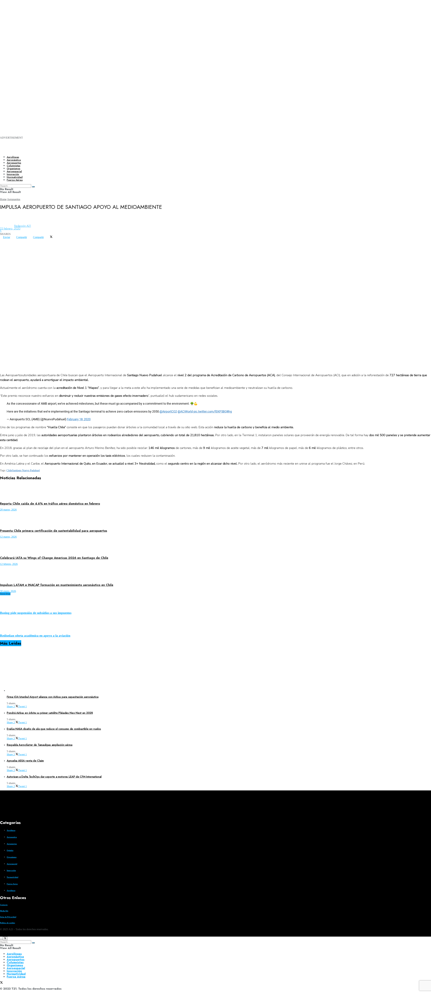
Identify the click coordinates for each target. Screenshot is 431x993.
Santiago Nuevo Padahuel (26, 470)
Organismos (11, 857)
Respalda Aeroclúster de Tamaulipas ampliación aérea (39, 745)
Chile (9, 470)
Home (3, 199)
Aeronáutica (14, 160)
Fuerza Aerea (12, 884)
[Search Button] (33, 942)
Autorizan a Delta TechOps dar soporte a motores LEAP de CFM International (54, 777)
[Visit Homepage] (115, 150)
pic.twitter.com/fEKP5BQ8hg (212, 411)
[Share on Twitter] (51, 237)
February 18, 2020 (79, 419)
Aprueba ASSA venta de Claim (25, 761)
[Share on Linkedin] (9, 239)
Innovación (11, 870)
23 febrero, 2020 (10, 229)
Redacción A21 (22, 226)
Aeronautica (12, 837)
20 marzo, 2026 (8, 509)
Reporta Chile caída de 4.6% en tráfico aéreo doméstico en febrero (50, 503)
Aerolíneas (13, 157)
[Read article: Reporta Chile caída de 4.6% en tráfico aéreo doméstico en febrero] (215, 491)
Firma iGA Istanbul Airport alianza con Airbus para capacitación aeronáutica (52, 697)
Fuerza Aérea (16, 977)
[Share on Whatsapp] (3, 239)
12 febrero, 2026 (9, 564)
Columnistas (15, 962)
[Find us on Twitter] (1, 935)
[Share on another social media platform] (3, 242)
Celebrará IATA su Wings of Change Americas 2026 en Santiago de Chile (54, 558)
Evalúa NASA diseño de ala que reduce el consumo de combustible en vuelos (54, 729)
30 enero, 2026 (8, 591)
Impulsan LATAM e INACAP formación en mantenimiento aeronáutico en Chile (56, 585)
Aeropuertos (14, 163)
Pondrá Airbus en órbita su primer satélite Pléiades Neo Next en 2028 (50, 713)
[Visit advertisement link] (134, 44)
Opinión (10, 850)
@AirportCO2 (168, 411)
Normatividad (12, 877)
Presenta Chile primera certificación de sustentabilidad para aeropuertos (53, 530)
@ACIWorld (185, 411)
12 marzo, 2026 (8, 536)
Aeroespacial (12, 864)
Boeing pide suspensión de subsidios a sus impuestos (35, 613)
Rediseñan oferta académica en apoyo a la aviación (35, 635)
